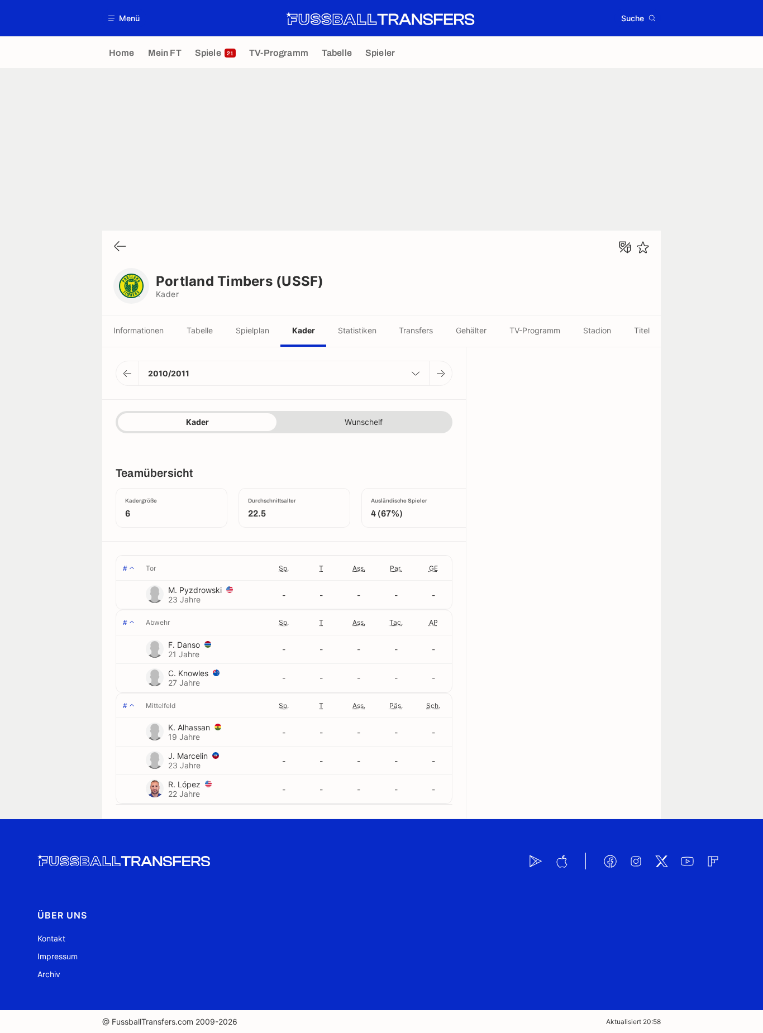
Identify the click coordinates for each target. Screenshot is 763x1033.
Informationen (138, 330)
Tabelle (200, 330)
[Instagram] (635, 861)
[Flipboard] (712, 861)
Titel (642, 330)
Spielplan (252, 330)
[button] (124, 18)
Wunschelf (364, 422)
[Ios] (561, 861)
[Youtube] (687, 861)
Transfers (416, 330)
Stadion (597, 330)
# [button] (125, 568)
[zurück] (120, 247)
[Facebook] (610, 861)
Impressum (57, 956)
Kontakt (51, 938)
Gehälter (471, 330)
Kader (303, 330)
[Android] (535, 861)
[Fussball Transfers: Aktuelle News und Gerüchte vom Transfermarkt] (380, 18)
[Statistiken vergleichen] (625, 247)
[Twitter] (661, 861)
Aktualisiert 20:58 (633, 1021)
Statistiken (357, 330)
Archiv (48, 974)
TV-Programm (534, 330)
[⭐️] (643, 247)
